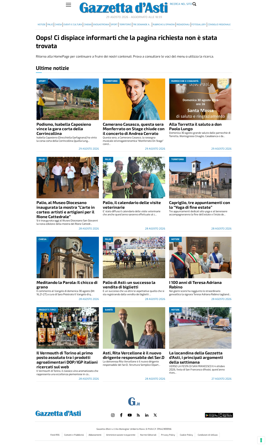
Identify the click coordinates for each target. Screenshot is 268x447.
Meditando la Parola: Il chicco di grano (67, 284)
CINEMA (87, 24)
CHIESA (58, 24)
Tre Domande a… (142, 24)
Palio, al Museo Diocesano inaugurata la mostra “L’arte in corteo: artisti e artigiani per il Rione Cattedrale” (65, 209)
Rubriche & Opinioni (164, 24)
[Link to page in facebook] (121, 415)
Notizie (42, 24)
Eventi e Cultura (73, 24)
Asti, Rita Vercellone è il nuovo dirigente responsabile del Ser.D (133, 355)
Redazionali (183, 24)
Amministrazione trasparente (121, 434)
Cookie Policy (186, 434)
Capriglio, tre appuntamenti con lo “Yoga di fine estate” (199, 205)
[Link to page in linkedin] (147, 415)
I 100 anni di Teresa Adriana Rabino (195, 284)
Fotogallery (198, 24)
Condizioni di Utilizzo (208, 434)
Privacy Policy (168, 434)
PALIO (50, 24)
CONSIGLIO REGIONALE (219, 24)
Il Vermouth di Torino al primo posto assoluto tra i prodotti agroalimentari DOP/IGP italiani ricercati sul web (67, 359)
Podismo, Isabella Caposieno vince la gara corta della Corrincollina (63, 129)
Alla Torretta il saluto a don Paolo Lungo (195, 126)
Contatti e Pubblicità (74, 434)
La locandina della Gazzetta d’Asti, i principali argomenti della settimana (196, 357)
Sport (114, 24)
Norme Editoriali (148, 434)
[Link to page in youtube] (130, 415)
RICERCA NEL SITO (181, 4)
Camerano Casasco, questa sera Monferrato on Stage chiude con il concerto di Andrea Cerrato (134, 129)
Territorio (125, 24)
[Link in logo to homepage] (68, 412)
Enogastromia (101, 24)
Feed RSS (55, 434)
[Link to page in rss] (138, 415)
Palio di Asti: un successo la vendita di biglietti (129, 284)
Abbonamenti (95, 434)
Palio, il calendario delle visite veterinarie (132, 205)
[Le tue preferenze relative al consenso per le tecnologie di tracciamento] (261, 440)
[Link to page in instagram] (113, 415)
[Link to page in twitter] (155, 415)
